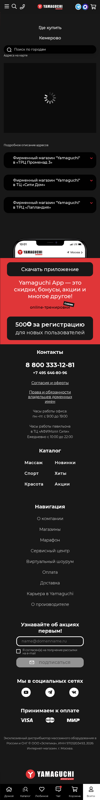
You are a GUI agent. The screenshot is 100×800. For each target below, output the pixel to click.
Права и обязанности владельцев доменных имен (50, 397)
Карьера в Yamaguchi (50, 593)
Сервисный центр (50, 550)
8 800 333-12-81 (50, 365)
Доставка (50, 583)
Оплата (50, 572)
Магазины (50, 529)
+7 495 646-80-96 (50, 373)
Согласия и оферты (50, 383)
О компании (50, 518)
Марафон (50, 540)
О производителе (50, 604)
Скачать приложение (50, 269)
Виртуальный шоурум (50, 561)
